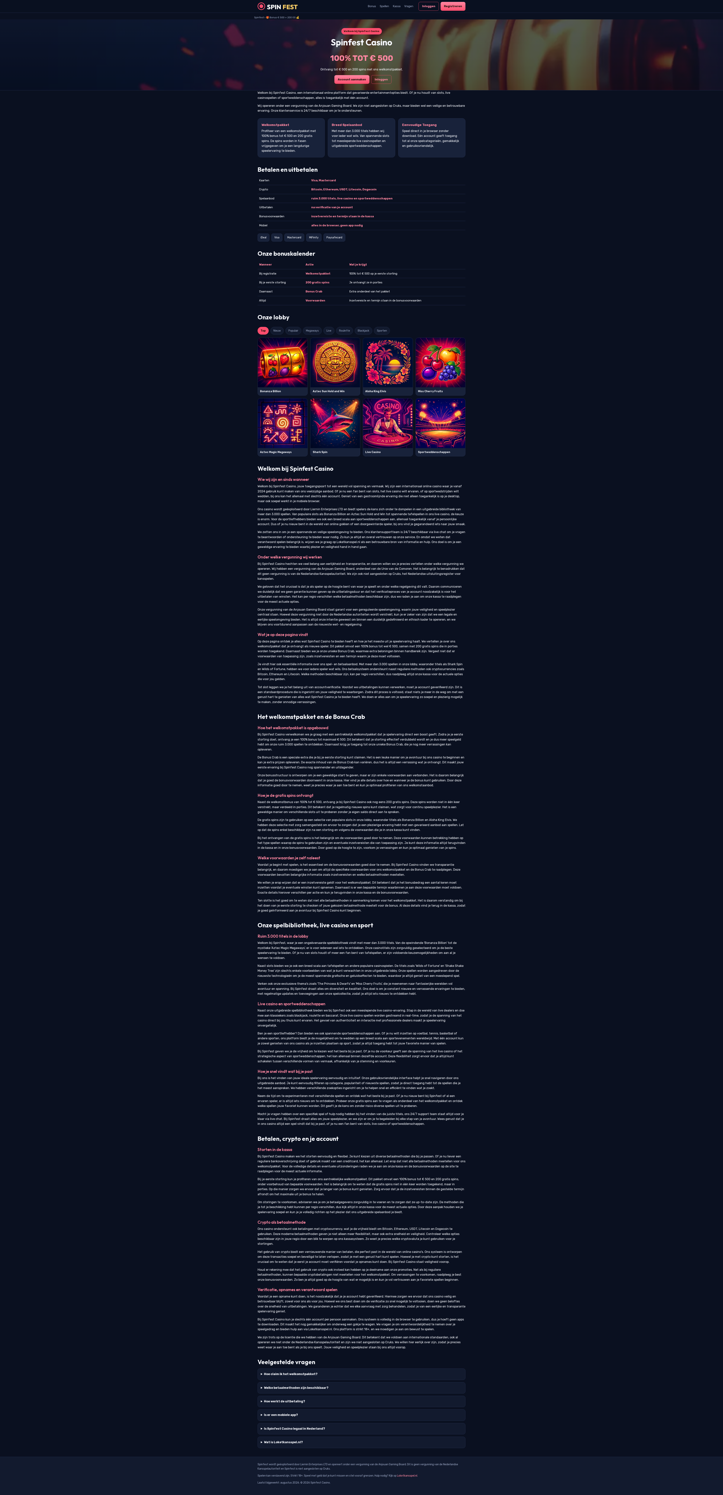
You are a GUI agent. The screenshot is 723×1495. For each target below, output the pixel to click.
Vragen (408, 6)
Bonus (372, 6)
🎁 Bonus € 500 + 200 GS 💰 (282, 17)
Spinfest (259, 17)
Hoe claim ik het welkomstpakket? (290, 1374)
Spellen (384, 6)
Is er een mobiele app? (281, 1415)
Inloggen (428, 6)
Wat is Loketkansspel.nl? (283, 1442)
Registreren (453, 6)
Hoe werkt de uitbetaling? (284, 1401)
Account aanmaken (352, 79)
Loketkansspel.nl (407, 1475)
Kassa (396, 6)
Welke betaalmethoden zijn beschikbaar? (296, 1388)
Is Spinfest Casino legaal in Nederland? (294, 1428)
